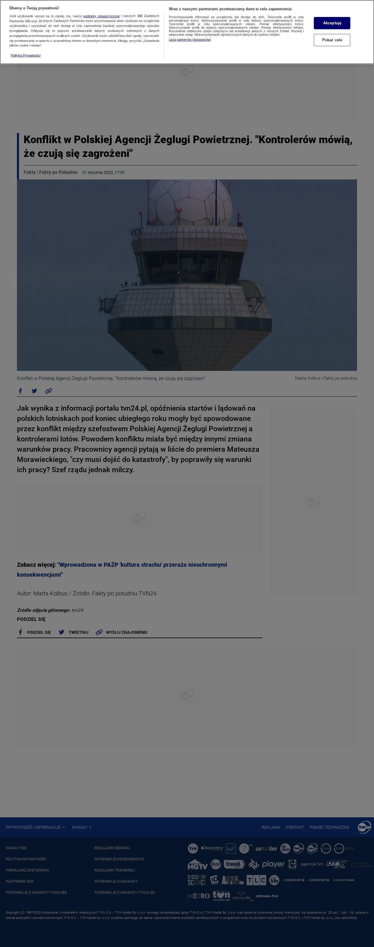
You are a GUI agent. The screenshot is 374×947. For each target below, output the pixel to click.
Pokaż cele (332, 40)
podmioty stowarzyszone (101, 16)
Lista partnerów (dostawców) (190, 39)
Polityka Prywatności (25, 55)
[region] (187, 32)
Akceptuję (332, 23)
